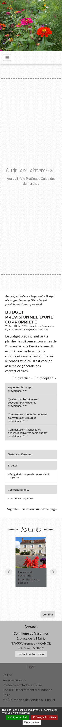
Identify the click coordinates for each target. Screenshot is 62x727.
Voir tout (48, 614)
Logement (37, 296)
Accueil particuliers (16, 296)
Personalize (31, 722)
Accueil (12, 178)
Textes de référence (19, 454)
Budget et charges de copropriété (29, 474)
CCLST (8, 675)
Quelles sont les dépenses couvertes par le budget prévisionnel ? (23, 402)
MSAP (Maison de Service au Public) (29, 700)
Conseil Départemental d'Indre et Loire (27, 692)
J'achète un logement (21, 498)
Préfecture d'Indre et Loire (22, 685)
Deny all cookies (45, 717)
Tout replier (23, 378)
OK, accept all (18, 717)
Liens (31, 666)
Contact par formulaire (31, 653)
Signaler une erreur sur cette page (32, 509)
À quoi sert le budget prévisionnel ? (20, 389)
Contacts (31, 626)
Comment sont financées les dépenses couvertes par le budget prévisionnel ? (27, 433)
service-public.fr (14, 680)
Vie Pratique (29, 178)
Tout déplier (46, 378)
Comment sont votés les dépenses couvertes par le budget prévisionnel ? (28, 417)
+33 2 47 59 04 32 (31, 648)
